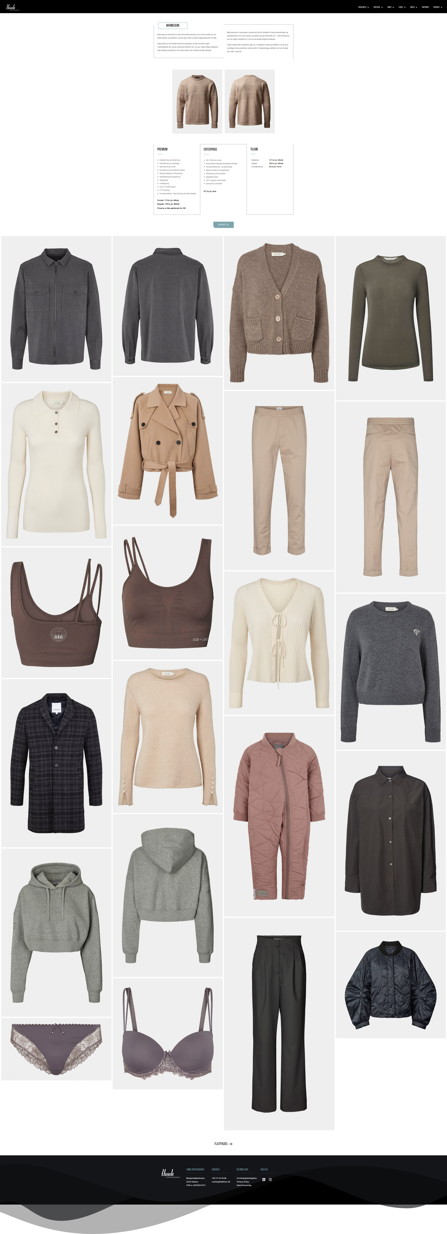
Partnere (425, 7)
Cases (401, 7)
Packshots (362, 7)
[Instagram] (270, 1179)
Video (389, 7)
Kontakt (436, 7)
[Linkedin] (264, 1179)
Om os (412, 7)
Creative (377, 7)
